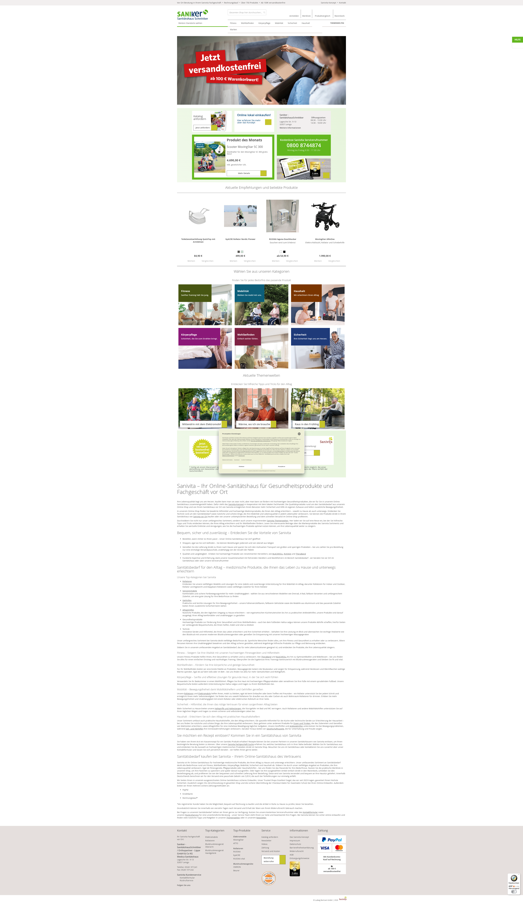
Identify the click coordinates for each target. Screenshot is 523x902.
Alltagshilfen (188, 610)
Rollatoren (187, 581)
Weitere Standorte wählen (190, 23)
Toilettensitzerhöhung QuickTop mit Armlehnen (198, 240)
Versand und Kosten (271, 851)
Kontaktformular (310, 812)
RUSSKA (287, 554)
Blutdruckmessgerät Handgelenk (214, 851)
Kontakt (342, 2)
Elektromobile (204, 693)
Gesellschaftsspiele (275, 728)
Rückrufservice (192, 815)
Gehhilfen (187, 600)
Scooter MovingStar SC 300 (245, 147)
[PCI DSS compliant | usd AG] (269, 878)
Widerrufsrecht (297, 851)
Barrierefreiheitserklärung (302, 847)
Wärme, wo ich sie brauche (254, 424)
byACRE (236, 855)
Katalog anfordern (270, 837)
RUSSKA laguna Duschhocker (282, 239)
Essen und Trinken (302, 723)
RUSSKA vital (239, 858)
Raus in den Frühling (307, 424)
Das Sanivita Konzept (299, 837)
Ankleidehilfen (296, 726)
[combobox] (247, 12)
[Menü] (518, 875)
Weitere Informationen (290, 127)
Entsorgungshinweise (299, 858)
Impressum (295, 840)
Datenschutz (295, 844)
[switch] (514, 891)
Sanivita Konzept (328, 2)
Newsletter (261, 817)
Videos (264, 844)
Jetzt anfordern (203, 127)
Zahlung (265, 847)
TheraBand (301, 554)
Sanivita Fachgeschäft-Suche (241, 744)
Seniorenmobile (190, 591)
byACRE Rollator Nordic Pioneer (240, 239)
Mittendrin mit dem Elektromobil (201, 424)
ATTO (235, 843)
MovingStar (238, 839)
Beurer (236, 870)
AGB (292, 854)
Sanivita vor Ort (200, 516)
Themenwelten (337, 23)
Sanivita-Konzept (236, 504)
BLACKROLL (277, 554)
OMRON (237, 867)
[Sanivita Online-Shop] (202, 15)
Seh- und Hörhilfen (194, 728)
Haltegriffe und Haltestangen (228, 708)
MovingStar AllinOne (325, 239)
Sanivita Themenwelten (277, 520)
